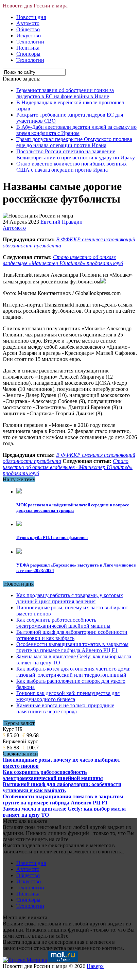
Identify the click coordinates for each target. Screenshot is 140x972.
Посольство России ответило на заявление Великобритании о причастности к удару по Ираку (75, 154)
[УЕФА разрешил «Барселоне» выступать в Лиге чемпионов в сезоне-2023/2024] (19, 552)
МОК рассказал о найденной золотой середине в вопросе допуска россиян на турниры (72, 507)
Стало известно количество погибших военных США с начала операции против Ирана (71, 167)
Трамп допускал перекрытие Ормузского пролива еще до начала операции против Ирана (74, 142)
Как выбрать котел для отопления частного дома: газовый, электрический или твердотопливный (73, 672)
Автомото (27, 23)
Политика (27, 48)
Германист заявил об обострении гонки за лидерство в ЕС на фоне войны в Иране (65, 93)
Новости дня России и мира (35, 5)
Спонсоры (28, 54)
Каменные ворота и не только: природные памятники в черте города (65, 708)
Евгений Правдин (61, 222)
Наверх (95, 966)
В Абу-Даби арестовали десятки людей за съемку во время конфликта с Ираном (76, 130)
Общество (28, 29)
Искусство (28, 35)
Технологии (30, 42)
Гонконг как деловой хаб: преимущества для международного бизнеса (68, 696)
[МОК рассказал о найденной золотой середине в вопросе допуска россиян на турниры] (19, 491)
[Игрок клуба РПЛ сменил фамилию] (19, 524)
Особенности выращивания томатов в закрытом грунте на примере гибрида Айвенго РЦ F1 (72, 647)
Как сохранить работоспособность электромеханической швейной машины (63, 623)
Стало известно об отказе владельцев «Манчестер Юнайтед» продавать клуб (63, 260)
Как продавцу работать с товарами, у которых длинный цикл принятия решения (69, 598)
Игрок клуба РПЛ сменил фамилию (52, 537)
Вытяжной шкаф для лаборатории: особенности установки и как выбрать (71, 635)
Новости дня (31, 17)
